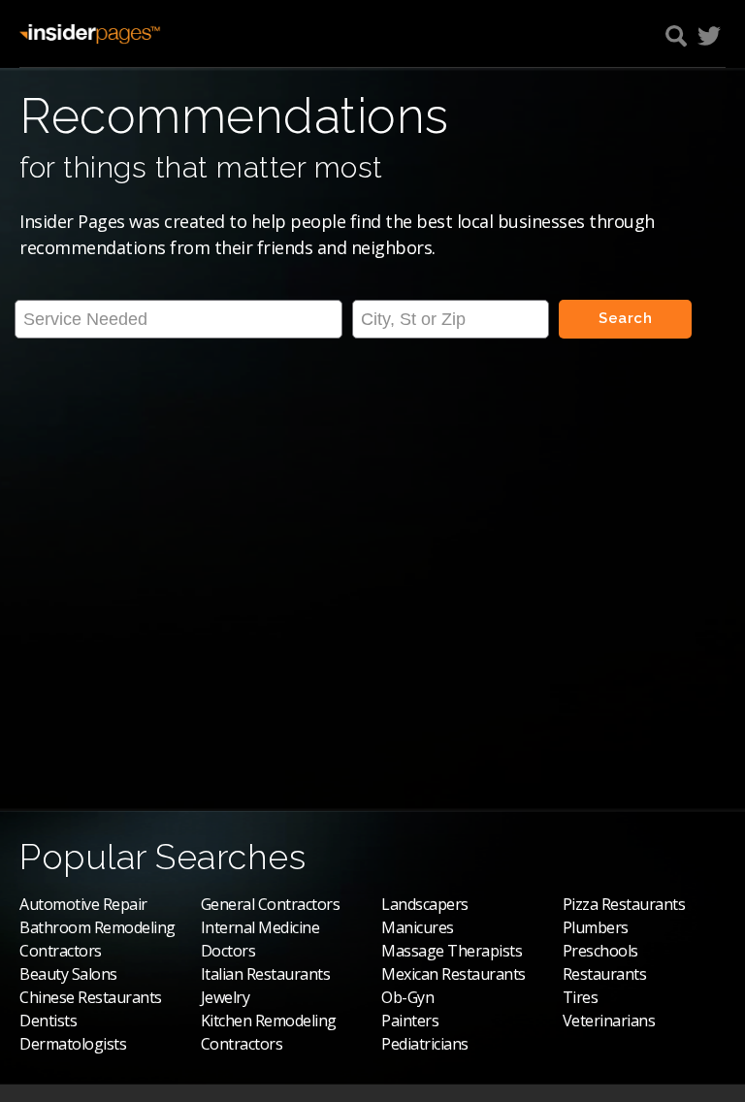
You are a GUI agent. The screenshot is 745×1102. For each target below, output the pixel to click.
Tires (581, 997)
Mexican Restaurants (453, 974)
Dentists (48, 1020)
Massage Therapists (451, 950)
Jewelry (225, 997)
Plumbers (596, 927)
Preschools (600, 950)
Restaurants (605, 974)
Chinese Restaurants (90, 997)
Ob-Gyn (407, 997)
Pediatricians (425, 1043)
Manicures (417, 927)
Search (625, 318)
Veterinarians (609, 1020)
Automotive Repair (83, 904)
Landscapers (425, 904)
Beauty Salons (68, 974)
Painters (409, 1020)
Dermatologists (72, 1043)
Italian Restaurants (266, 974)
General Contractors (270, 904)
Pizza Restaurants (624, 904)
